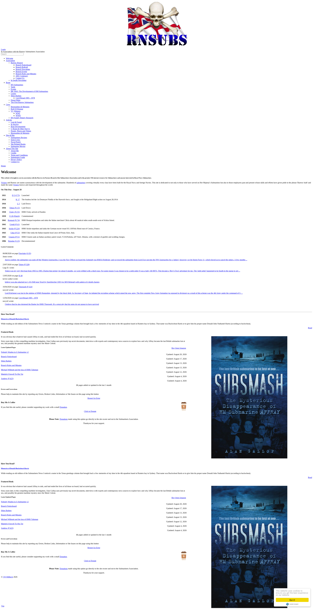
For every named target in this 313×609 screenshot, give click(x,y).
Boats (8, 83)
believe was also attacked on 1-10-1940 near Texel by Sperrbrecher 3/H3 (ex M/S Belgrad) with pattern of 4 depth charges (52, 282)
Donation (63, 407)
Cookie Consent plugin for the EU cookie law (292, 604)
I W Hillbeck (8, 577)
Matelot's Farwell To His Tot (12, 374)
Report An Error (94, 398)
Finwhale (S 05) (25, 253)
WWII (18, 116)
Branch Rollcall (22, 67)
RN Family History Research (22, 118)
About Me (15, 151)
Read (310, 328)
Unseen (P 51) (14, 237)
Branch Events (21, 72)
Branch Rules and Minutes (26, 74)
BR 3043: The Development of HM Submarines (29, 91)
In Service (15, 124)
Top (2, 606)
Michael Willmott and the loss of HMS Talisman (19, 370)
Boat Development (18, 127)
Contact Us (20, 78)
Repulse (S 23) (14, 241)
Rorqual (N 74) (14, 220)
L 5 (18, 204)
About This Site (12, 149)
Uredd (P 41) (15, 224)
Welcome (9, 58)
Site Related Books (18, 144)
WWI (18, 113)
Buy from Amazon (179, 348)
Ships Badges (16, 96)
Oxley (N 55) (14, 212)
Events (13, 89)
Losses (13, 94)
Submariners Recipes (19, 138)
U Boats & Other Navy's (20, 129)
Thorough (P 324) (25, 287)
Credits (13, 153)
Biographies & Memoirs (20, 107)
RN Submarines (17, 85)
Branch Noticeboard (23, 65)
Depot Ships (15, 100)
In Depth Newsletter (18, 80)
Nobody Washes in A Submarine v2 (15, 352)
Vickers (4, 183)
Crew (8, 105)
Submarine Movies (18, 146)
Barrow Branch (17, 63)
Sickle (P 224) (14, 229)
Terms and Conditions (19, 155)
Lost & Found (16, 122)
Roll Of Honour (17, 109)
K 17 (18, 199)
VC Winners (15, 111)
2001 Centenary (22, 76)
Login (3, 49)
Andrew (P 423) (7, 379)
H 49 (20, 276)
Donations (64, 419)
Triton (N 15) (14, 208)
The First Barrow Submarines (22, 102)
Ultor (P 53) (15, 233)
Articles (9, 120)
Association (10, 61)
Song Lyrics (15, 140)
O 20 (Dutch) (14, 216)
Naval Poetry (16, 142)
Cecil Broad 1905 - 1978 (25, 98)
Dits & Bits (10, 135)
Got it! (292, 599)
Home (3, 166)
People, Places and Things (21, 131)
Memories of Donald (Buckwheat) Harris (15, 319)
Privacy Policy (16, 160)
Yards (13, 87)
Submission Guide (18, 157)
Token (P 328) (24, 264)
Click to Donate (90, 411)
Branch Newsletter (23, 69)
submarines (81, 183)
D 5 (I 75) (16, 195)
